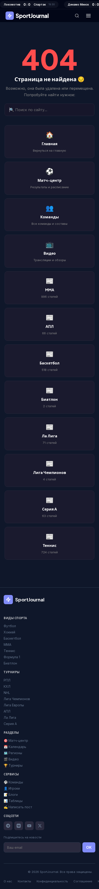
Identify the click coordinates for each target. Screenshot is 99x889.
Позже (49, 480)
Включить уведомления (53, 467)
